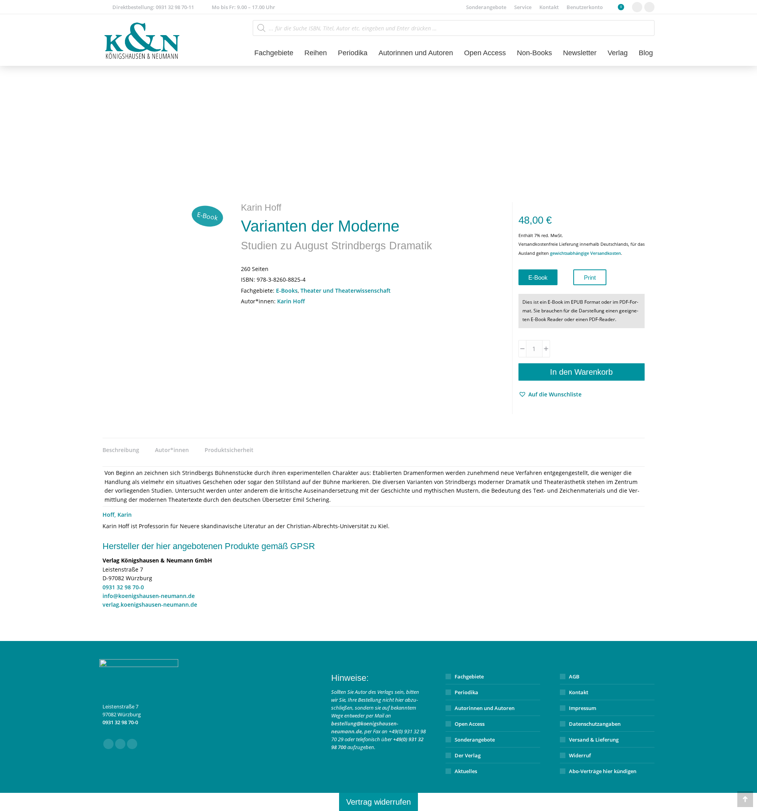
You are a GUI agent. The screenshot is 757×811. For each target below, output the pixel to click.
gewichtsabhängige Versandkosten (585, 253)
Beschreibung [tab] (121, 450)
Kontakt (578, 692)
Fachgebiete (469, 676)
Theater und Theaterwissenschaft (345, 290)
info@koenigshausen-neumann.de (149, 596)
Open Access (470, 723)
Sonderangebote (475, 739)
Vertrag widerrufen (378, 802)
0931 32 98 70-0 (123, 587)
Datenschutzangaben (595, 723)
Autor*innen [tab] (172, 450)
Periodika (466, 692)
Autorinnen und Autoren (485, 708)
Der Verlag (468, 755)
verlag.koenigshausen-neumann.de (150, 604)
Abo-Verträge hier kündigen (602, 771)
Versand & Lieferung (594, 739)
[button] (550, 394)
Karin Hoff (291, 301)
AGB (574, 676)
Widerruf (580, 755)
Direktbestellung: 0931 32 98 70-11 (153, 7)
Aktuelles (466, 771)
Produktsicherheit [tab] (229, 450)
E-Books (287, 290)
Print (590, 277)
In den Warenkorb (581, 372)
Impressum (582, 708)
